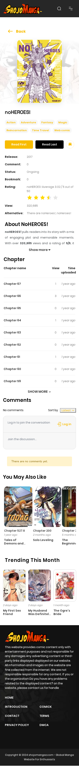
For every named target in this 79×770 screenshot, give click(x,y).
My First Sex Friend (12, 612)
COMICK (46, 707)
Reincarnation (16, 130)
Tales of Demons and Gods (13, 543)
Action (11, 122)
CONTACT (12, 716)
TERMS (44, 716)
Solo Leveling (43, 540)
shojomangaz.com (41, 755)
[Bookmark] (70, 144)
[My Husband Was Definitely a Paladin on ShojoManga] (39, 585)
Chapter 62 (12, 345)
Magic (62, 122)
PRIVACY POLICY (17, 725)
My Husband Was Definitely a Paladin (39, 614)
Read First (19, 144)
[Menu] (70, 8)
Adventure (28, 122)
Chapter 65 (12, 308)
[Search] (59, 8)
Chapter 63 (12, 332)
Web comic (62, 130)
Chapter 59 (12, 381)
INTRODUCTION (16, 707)
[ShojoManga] (23, 8)
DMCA (44, 725)
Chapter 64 (12, 320)
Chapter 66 (12, 296)
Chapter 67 (12, 284)
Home (9, 698)
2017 (30, 157)
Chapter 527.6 (14, 531)
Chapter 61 (12, 357)
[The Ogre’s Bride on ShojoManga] (65, 585)
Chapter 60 (12, 369)
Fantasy (47, 122)
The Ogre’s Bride (61, 612)
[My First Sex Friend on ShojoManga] (14, 585)
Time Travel (40, 130)
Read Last (49, 144)
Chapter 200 (42, 531)
